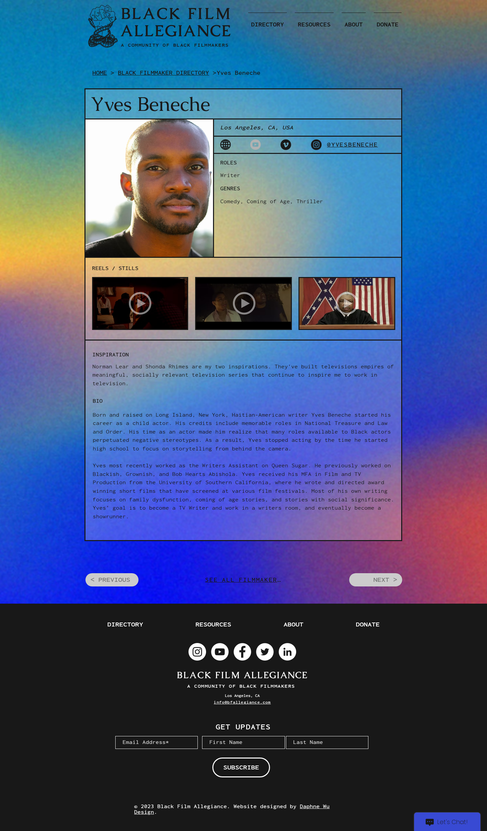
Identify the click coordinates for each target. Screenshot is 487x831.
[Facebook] (242, 652)
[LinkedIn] (287, 652)
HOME (99, 73)
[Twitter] (265, 652)
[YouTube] (220, 652)
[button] (267, 21)
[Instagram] (197, 652)
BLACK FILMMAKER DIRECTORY (163, 73)
